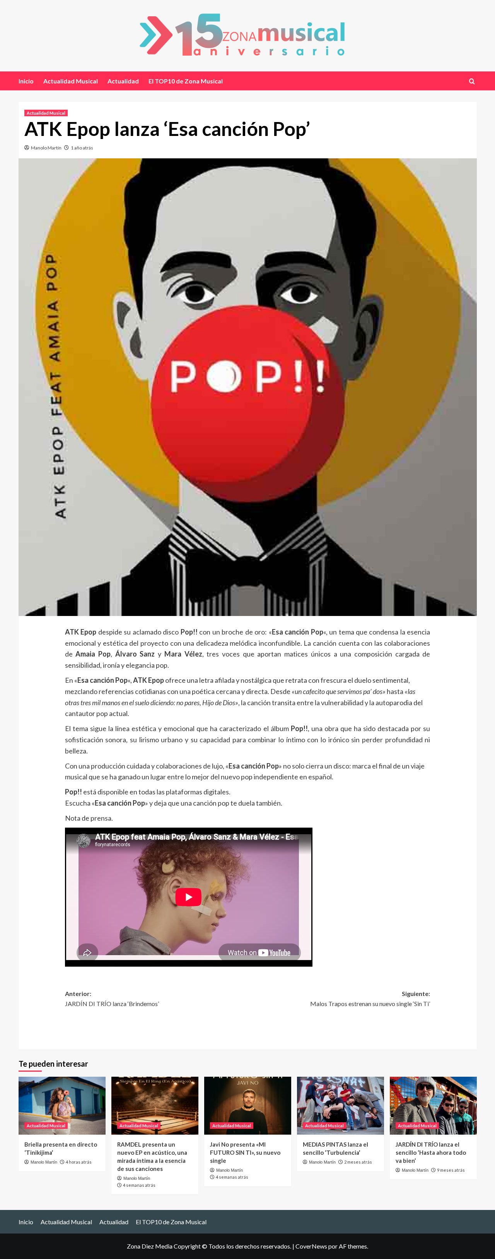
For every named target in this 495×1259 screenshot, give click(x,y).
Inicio (26, 81)
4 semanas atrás (139, 1185)
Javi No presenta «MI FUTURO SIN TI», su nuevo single (245, 1152)
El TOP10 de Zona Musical (185, 81)
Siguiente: (370, 998)
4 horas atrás (79, 1161)
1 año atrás (82, 148)
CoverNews (311, 1246)
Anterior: (112, 998)
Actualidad (123, 81)
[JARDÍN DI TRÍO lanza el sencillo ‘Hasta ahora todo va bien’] (433, 1106)
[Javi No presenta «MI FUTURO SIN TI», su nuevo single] (247, 1106)
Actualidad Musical (70, 81)
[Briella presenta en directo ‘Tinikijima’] (62, 1106)
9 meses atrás (451, 1169)
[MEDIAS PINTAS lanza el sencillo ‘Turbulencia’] (340, 1106)
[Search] (472, 81)
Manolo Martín (46, 148)
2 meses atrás (358, 1161)
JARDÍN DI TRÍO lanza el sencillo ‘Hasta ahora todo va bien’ (431, 1152)
